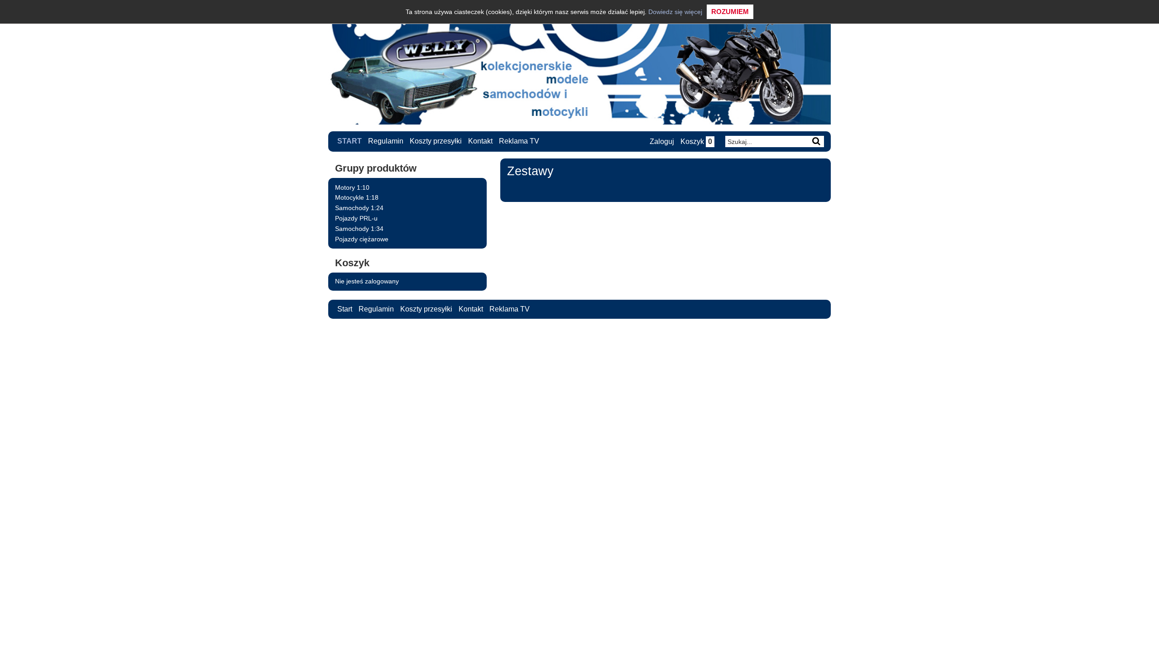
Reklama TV (519, 141)
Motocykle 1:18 (356, 197)
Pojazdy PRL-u (356, 218)
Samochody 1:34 (359, 228)
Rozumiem (730, 11)
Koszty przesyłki (436, 141)
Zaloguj (662, 141)
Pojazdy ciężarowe (361, 239)
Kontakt (480, 141)
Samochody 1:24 (359, 207)
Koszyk (696, 141)
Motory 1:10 (352, 187)
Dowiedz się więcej (675, 11)
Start (349, 141)
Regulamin (385, 141)
